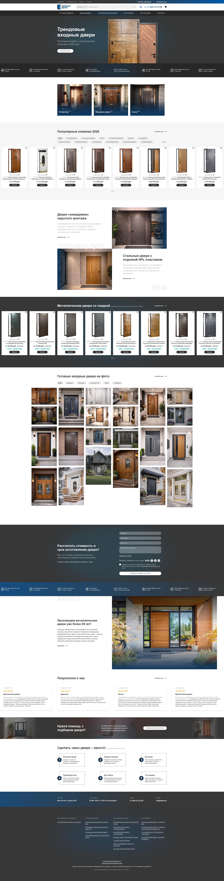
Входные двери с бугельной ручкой (125, 837)
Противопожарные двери (107, 13)
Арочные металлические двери (124, 849)
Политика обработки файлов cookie (112, 863)
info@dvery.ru (161, 800)
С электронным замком (121, 840)
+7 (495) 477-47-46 (136, 800)
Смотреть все (65, 51)
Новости (81, 1)
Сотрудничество (71, 1)
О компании (60, 1)
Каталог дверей (67, 13)
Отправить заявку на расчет (140, 573)
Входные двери (85, 13)
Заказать (14, 185)
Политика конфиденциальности (112, 861)
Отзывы (89, 1)
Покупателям (145, 13)
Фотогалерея (129, 13)
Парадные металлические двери (96, 832)
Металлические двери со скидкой (69, 822)
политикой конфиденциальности (150, 566)
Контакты (161, 13)
